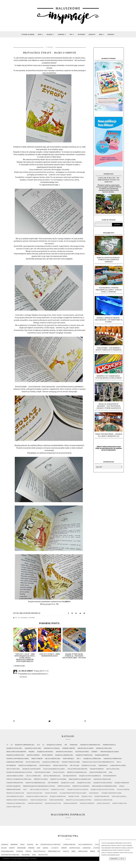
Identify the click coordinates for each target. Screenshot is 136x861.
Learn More (114, 858)
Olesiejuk (19, 851)
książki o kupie (73, 796)
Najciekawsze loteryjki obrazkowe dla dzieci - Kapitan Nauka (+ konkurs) (109, 290)
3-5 (16, 617)
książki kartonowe (102, 755)
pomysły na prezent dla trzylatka (18, 779)
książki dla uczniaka (54, 745)
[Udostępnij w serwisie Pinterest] (84, 613)
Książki (50, 34)
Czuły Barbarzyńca (85, 844)
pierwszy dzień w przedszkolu (17, 800)
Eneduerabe (21, 848)
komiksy (94, 751)
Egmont (12, 848)
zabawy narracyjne (119, 803)
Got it (122, 858)
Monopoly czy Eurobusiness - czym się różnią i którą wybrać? (108, 377)
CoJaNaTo (66, 601)
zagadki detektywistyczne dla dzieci (73, 793)
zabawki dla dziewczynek (103, 800)
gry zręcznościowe (70, 776)
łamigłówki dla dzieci (118, 765)
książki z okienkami (122, 782)
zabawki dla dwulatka (33, 748)
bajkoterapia (94, 793)
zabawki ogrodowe (70, 803)
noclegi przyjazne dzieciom (77, 769)
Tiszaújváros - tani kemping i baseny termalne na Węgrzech (108, 349)
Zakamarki (26, 855)
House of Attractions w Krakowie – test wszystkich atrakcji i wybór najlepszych (108, 406)
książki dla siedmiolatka (64, 755)
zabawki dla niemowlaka (113, 758)
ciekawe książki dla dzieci (109, 751)
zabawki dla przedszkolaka (90, 745)
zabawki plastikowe (87, 803)
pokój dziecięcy (68, 758)
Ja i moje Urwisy (25, 671)
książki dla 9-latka (58, 789)
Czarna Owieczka (69, 844)
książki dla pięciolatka (84, 755)
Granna (45, 848)
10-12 (38, 745)
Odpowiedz (23, 676)
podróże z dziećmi (68, 748)
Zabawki (62, 34)
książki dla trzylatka (104, 748)
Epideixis (31, 848)
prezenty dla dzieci (41, 779)
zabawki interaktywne (14, 782)
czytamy (32, 617)
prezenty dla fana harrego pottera (78, 800)
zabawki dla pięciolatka (102, 779)
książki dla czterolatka (92, 758)
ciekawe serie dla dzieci (14, 776)
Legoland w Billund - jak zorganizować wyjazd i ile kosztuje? (109, 180)
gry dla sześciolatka (52, 758)
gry (65, 745)
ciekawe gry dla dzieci (85, 748)
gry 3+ (79, 758)
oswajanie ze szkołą (119, 796)
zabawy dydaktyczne (34, 793)
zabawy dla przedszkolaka (35, 782)
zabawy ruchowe (51, 793)
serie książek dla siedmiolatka (80, 779)
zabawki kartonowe (35, 803)
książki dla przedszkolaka (24, 745)
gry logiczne (74, 765)
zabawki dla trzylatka (14, 762)
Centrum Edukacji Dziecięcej (50, 844)
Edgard (4, 848)
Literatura (87, 848)
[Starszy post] (85, 721)
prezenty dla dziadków (81, 786)
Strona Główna (28, 34)
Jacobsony (55, 848)
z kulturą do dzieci (82, 751)
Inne (101, 34)
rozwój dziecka (45, 765)
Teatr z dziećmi (47, 755)
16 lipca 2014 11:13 (41, 671)
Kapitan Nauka (74, 848)
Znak (34, 855)
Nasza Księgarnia (7, 851)
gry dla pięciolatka (33, 762)
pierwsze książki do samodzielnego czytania (39, 786)
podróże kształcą (109, 745)
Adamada (4, 844)
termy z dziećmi (36, 758)
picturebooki (11, 765)
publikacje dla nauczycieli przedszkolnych (98, 762)
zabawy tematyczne (13, 807)
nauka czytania (58, 772)
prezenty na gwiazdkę (58, 779)
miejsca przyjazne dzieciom (16, 751)
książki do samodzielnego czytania (19, 772)
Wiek (40, 34)
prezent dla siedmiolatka (27, 765)
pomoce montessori (56, 800)
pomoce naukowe (64, 786)
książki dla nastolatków (31, 769)
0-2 (43, 745)
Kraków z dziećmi (33, 755)
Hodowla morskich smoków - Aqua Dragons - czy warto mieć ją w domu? (108, 320)
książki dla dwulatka (14, 748)
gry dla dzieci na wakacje (39, 789)
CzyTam (97, 844)
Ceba (110, 772)
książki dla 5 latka (68, 782)
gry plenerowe (53, 782)
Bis (37, 844)
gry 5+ (25, 789)
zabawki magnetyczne (53, 803)
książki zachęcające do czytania (102, 789)
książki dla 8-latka (84, 782)
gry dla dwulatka (112, 769)
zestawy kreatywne (60, 765)
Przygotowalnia (40, 851)
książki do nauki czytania (102, 782)
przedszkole (103, 765)
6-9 (19, 617)
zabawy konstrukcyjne (97, 772)
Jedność (64, 848)
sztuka (121, 786)
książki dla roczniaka (45, 751)
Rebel (74, 851)
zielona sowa (43, 855)
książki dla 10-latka (89, 765)
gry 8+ (119, 762)
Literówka (97, 848)
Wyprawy (81, 34)
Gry (72, 34)
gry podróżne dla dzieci (15, 796)
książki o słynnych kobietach (90, 776)
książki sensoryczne (102, 796)
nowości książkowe (13, 786)
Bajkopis (30, 844)
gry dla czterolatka (33, 776)
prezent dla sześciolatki (15, 793)
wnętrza (31, 751)
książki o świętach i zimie (71, 762)
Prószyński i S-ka (54, 851)
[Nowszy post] (14, 721)
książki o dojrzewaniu (58, 796)
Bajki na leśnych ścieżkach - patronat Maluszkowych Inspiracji (108, 260)
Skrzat (92, 851)
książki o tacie (87, 796)
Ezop (38, 848)
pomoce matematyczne (38, 800)
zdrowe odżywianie (13, 789)
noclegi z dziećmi (123, 789)
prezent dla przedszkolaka (77, 772)
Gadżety (92, 34)
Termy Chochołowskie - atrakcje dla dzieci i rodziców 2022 (108, 435)
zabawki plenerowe (97, 769)
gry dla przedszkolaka (51, 776)
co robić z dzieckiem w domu (111, 793)
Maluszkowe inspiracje (22, 858)
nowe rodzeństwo (109, 776)
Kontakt (111, 34)
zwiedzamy (74, 745)
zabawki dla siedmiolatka (15, 803)
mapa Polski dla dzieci (42, 772)
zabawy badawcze (103, 803)
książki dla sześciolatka (15, 755)
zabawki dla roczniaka (64, 751)
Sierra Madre (83, 851)
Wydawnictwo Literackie (10, 855)
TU (57, 604)
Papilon (28, 851)
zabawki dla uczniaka (52, 748)
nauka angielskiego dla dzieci (54, 769)
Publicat (66, 851)
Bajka (22, 844)
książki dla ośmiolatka (50, 762)
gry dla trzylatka (13, 769)
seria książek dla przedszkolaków (104, 786)
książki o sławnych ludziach (77, 789)
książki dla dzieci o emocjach (36, 796)
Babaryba (14, 844)
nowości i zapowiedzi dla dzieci (17, 758)
